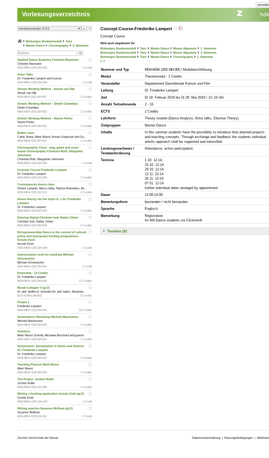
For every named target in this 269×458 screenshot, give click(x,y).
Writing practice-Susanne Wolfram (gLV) (45, 408)
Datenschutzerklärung (206, 437)
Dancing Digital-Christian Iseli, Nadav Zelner (48, 217)
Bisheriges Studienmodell (44, 41)
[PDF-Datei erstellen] (180, 29)
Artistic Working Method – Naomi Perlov (45, 118)
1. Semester (208, 48)
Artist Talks (25, 74)
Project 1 (23, 302)
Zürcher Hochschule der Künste (37, 437)
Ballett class (26, 132)
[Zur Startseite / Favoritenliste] (19, 41)
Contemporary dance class (36, 184)
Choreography (59, 45)
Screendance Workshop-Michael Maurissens (48, 316)
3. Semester (81, 45)
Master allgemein (184, 48)
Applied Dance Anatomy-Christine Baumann (48, 59)
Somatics (24, 331)
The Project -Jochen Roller (36, 379)
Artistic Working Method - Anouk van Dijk (46, 88)
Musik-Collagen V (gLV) (33, 287)
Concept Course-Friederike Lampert (42, 169)
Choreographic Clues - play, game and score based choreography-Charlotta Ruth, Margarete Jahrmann (50, 151)
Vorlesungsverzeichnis (56, 14)
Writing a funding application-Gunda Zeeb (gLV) (51, 393)
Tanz (69, 41)
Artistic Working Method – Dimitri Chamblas (48, 103)
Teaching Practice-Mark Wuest (38, 364)
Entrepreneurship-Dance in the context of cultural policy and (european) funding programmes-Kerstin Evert (51, 236)
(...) (102, 60)
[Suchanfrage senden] (80, 53)
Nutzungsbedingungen (238, 437)
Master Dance (35, 45)
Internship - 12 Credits (33, 272)
